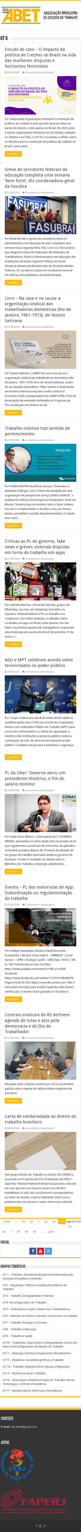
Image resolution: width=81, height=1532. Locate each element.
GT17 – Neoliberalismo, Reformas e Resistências (32, 1390)
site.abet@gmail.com (23, 1426)
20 (31, 1221)
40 (26, 1231)
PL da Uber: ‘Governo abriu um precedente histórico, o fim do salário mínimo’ (35, 778)
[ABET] (40, 14)
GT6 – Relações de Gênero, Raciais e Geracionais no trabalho (40, 1315)
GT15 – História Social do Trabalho (24, 1373)
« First (6, 1221)
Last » (51, 1231)
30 (18, 1231)
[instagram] (48, 1251)
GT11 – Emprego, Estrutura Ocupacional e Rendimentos (37, 1353)
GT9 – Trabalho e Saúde (17, 1336)
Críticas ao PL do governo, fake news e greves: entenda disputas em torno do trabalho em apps (37, 547)
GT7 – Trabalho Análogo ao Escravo (25, 1322)
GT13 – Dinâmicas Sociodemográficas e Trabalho (33, 1360)
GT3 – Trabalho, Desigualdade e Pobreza (28, 1295)
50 (34, 1231)
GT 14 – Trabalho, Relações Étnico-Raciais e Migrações (36, 1366)
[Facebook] (32, 1251)
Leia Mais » (13, 153)
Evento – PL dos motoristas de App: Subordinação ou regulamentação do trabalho (39, 893)
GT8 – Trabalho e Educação (20, 1329)
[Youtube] (40, 1251)
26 (4, 1231)
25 (69, 1226)
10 (23, 1221)
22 (45, 1221)
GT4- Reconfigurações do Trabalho (24, 1302)
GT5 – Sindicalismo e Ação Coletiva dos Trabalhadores (36, 1309)
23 (53, 1221)
